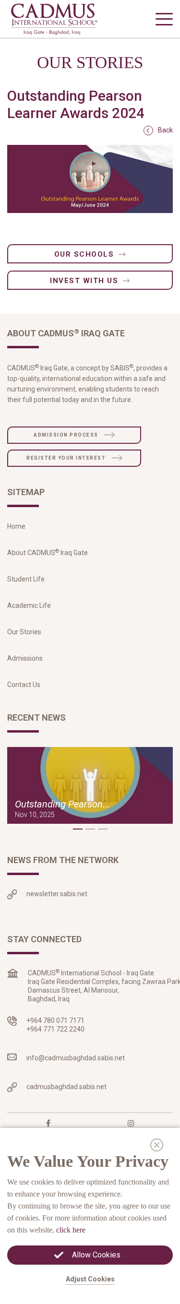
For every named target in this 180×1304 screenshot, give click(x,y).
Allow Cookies (96, 1254)
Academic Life (29, 605)
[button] (78, 829)
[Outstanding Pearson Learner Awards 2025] (90, 785)
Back (165, 130)
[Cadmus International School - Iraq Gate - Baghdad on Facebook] (48, 1123)
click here (70, 1230)
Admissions (25, 658)
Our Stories (24, 632)
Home (16, 526)
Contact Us (23, 684)
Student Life (26, 579)
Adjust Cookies (90, 1279)
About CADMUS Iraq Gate (47, 553)
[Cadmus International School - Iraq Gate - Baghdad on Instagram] (131, 1123)
